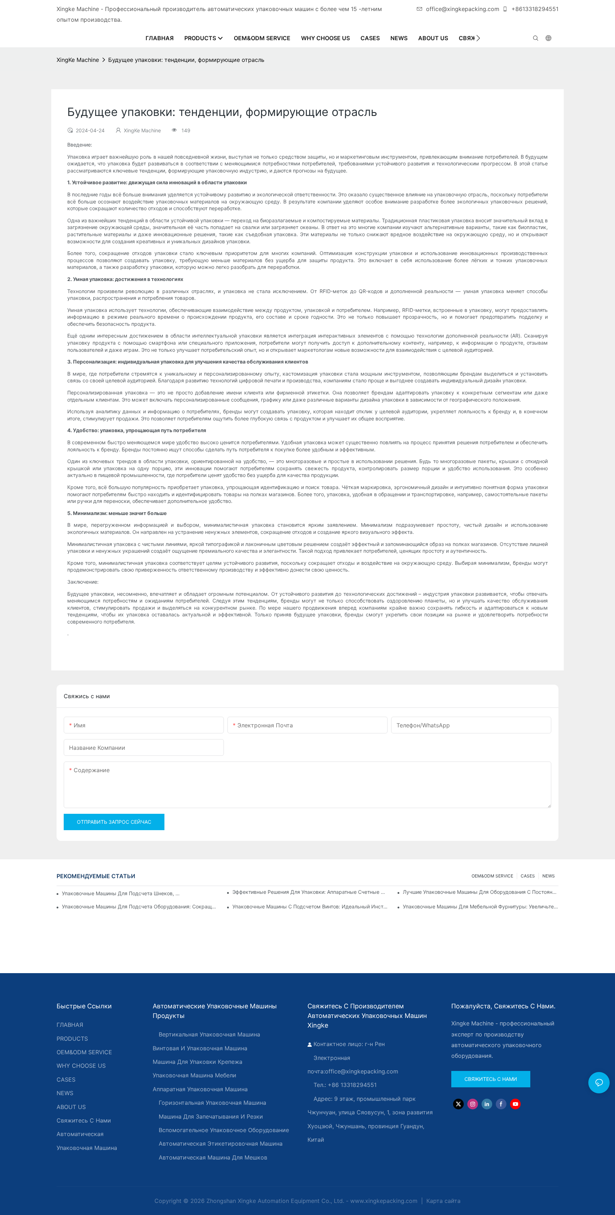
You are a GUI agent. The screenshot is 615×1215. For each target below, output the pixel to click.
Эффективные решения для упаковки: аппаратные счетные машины (310, 892)
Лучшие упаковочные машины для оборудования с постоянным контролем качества (480, 892)
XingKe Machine (78, 59)
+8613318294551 (534, 8)
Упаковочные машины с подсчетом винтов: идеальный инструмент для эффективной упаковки (310, 906)
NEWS (548, 876)
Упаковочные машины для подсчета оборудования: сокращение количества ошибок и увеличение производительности (139, 906)
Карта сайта (443, 1200)
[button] (478, 38)
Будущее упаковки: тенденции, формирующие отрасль (186, 59)
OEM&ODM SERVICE (492, 876)
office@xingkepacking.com (462, 8)
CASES (528, 876)
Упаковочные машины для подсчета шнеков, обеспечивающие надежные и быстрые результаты (121, 893)
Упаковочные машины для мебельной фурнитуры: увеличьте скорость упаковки (480, 906)
